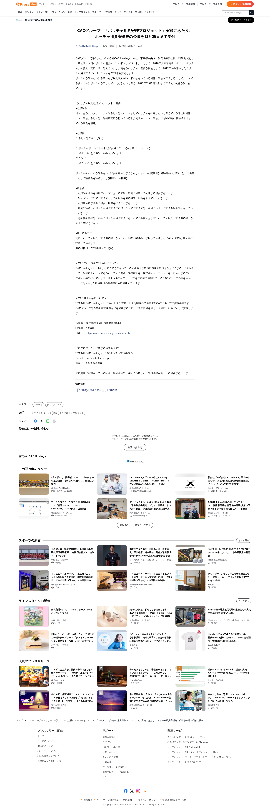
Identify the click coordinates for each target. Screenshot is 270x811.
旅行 (47, 12)
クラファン (149, 12)
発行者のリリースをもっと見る (135, 525)
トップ (19, 720)
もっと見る (243, 540)
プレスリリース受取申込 (114, 767)
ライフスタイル (82, 12)
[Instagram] (138, 791)
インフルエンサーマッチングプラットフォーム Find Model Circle (199, 757)
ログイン (106, 742)
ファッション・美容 (62, 12)
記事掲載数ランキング (48, 756)
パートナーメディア (47, 751)
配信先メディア (45, 746)
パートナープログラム (108, 800)
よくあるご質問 (110, 757)
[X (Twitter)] (41, 421)
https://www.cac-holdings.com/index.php (109, 333)
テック (118, 12)
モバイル (128, 12)
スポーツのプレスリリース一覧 (43, 720)
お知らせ (106, 762)
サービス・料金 (45, 741)
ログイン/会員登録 (242, 4)
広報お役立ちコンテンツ (50, 761)
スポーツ (96, 12)
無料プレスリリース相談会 (115, 772)
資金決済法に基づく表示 (174, 800)
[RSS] (144, 791)
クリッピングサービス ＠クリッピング (186, 737)
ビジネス (107, 12)
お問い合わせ (135, 447)
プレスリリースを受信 (211, 4)
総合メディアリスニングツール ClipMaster (188, 742)
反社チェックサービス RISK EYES (184, 762)
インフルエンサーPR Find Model (184, 747)
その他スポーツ (41, 413)
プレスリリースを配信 (184, 4)
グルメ (39, 12)
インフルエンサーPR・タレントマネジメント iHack (193, 752)
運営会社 (88, 800)
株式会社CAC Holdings (86, 46)
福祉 (55, 413)
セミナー (106, 777)
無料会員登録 (109, 737)
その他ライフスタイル (73, 413)
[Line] (47, 421)
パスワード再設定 (111, 747)
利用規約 (127, 800)
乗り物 (138, 12)
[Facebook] (35, 421)
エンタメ (29, 12)
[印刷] (54, 421)
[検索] (251, 12)
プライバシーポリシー (147, 800)
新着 (20, 12)
